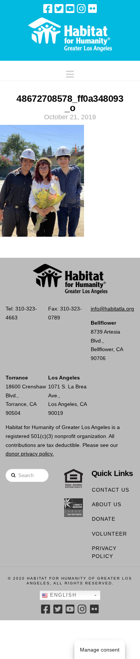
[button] (70, 72)
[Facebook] (47, 9)
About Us (106, 504)
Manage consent (99, 650)
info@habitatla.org (112, 309)
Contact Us (110, 490)
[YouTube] (70, 9)
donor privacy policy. (30, 454)
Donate (103, 519)
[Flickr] (92, 9)
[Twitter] (59, 9)
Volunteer (109, 534)
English (62, 595)
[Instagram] (81, 9)
